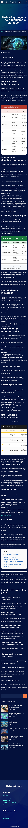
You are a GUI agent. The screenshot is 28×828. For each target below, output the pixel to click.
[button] (19, 2)
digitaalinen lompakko (6, 515)
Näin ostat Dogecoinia (8, 798)
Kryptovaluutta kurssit (9, 802)
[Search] (25, 696)
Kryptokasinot (6, 800)
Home (2, 31)
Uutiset (5, 804)
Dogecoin (5, 795)
